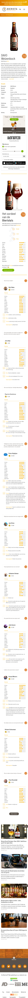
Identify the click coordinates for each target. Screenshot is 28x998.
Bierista (2, 14)
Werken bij (23, 992)
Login (11, 265)
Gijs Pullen (11, 287)
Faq (3, 992)
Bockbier (12, 88)
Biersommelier (15, 992)
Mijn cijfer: (4, 149)
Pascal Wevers (13, 676)
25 (7, 61)
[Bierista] (8, 9)
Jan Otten (11, 523)
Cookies (4, 997)
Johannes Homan (14, 573)
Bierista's (18, 225)
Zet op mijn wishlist (8, 159)
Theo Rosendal (13, 780)
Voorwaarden (13, 997)
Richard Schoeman (10, 729)
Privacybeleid (22, 997)
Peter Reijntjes (13, 453)
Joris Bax (7, 341)
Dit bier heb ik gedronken (10, 146)
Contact (8, 992)
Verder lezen (4, 850)
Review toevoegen (8, 270)
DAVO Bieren (13, 86)
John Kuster (12, 625)
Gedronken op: (5, 154)
